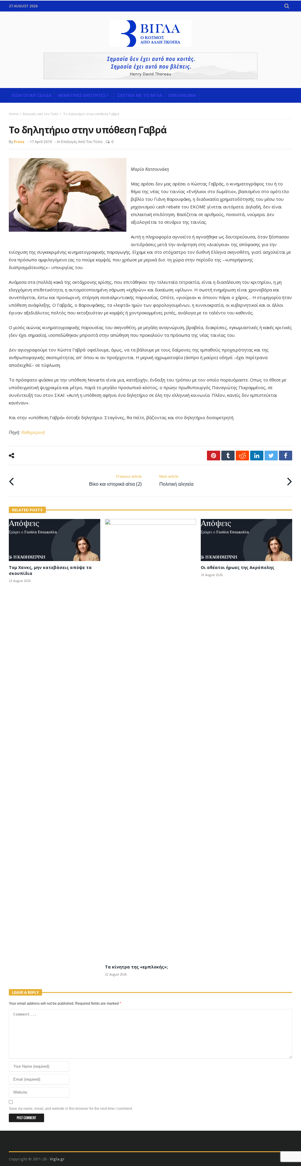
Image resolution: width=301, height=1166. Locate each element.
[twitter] (271, 455)
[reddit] (242, 455)
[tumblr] (228, 455)
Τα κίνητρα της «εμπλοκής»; (136, 967)
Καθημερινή (33, 432)
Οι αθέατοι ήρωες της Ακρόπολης (237, 567)
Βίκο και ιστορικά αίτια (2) (115, 480)
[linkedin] (256, 455)
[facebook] (285, 455)
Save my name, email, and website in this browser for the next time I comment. (71, 1109)
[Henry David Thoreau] (150, 66)
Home (14, 114)
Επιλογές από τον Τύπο (40, 114)
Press (19, 141)
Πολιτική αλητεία (176, 480)
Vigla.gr (57, 1159)
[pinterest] (213, 455)
